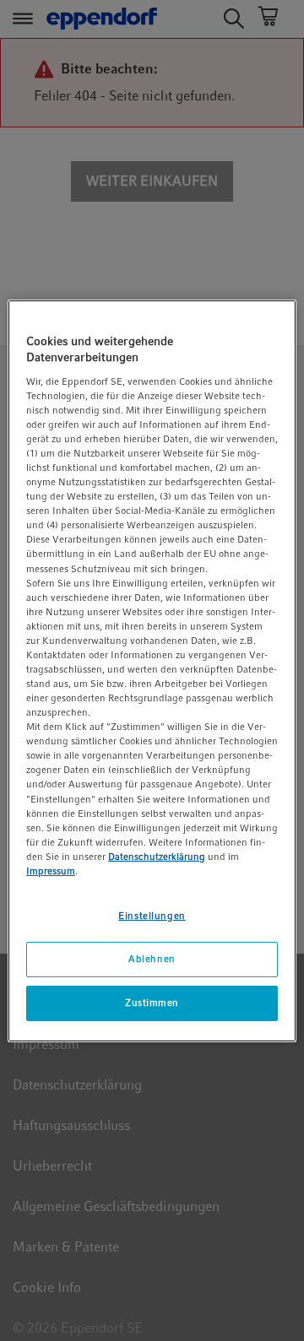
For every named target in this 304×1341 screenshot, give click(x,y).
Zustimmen (152, 1002)
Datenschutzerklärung (156, 856)
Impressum (50, 871)
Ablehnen (152, 959)
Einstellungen (151, 916)
